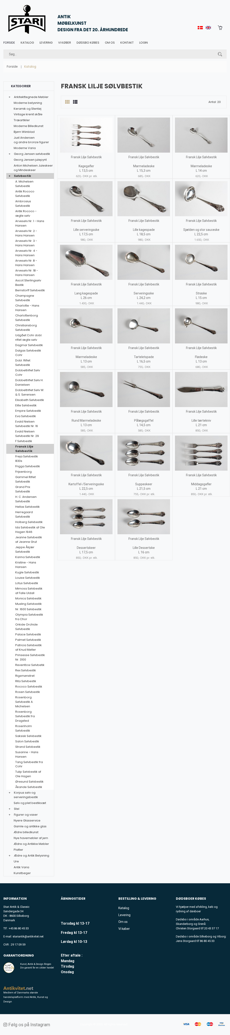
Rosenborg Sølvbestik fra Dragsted (25, 716)
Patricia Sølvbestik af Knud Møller (28, 647)
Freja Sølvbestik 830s (26, 458)
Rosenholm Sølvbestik (23, 728)
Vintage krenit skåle (28, 114)
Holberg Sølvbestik (29, 522)
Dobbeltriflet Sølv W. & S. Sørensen (29, 392)
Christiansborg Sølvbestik (26, 327)
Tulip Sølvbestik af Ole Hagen (28, 774)
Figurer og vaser (26, 814)
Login (143, 42)
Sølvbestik (22, 176)
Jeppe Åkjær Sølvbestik (24, 549)
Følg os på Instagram (28, 1024)
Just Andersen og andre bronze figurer (31, 140)
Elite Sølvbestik (26, 405)
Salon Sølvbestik (27, 741)
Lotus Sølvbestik (26, 583)
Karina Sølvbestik (27, 557)
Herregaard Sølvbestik (24, 514)
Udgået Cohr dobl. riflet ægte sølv (28, 337)
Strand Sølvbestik (27, 747)
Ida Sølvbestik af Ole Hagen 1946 (30, 529)
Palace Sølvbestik (28, 634)
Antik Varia (21, 867)
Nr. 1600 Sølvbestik (28, 609)
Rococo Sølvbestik (28, 686)
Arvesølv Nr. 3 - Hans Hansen (26, 243)
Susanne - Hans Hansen (26, 754)
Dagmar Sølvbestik (29, 345)
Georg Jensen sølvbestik (32, 154)
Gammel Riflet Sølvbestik (25, 479)
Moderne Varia (25, 148)
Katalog (27, 42)
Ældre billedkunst (26, 832)
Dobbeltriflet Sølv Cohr (27, 372)
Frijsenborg (23, 472)
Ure (16, 861)
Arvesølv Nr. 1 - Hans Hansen (29, 223)
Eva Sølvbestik (25, 416)
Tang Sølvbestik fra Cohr (29, 764)
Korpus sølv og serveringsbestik (26, 794)
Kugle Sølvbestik (27, 572)
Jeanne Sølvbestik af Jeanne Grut (28, 539)
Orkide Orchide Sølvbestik (26, 626)
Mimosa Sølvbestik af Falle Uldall (28, 590)
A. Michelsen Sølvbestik (24, 183)
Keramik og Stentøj (27, 109)
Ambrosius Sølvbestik (23, 203)
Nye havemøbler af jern (31, 838)
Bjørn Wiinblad (24, 132)
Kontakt (127, 42)
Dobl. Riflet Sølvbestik (22, 362)
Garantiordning (18, 955)
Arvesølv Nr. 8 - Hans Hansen (26, 262)
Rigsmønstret (25, 676)
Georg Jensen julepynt (30, 160)
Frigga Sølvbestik (27, 466)
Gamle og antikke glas (30, 826)
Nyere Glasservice (27, 820)
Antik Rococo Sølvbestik (24, 193)
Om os (110, 42)
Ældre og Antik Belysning (31, 855)
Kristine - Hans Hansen (25, 564)
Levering (46, 42)
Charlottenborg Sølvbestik (26, 317)
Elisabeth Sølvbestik (29, 400)
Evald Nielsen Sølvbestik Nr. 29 (27, 433)
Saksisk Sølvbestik (28, 736)
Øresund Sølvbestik (29, 781)
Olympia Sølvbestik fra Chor (29, 616)
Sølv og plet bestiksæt (30, 803)
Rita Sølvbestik (25, 681)
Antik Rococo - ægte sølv (26, 213)
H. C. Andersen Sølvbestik (26, 499)
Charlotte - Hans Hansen (27, 307)
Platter (18, 850)
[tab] (67, 102)
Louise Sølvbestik (27, 578)
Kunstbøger (22, 873)
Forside (9, 42)
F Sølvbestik (23, 441)
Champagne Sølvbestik (24, 298)
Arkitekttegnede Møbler (31, 97)
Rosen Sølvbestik (27, 692)
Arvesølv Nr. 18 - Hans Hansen (26, 272)
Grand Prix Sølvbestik (22, 489)
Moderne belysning (28, 103)
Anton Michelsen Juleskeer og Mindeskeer (33, 167)
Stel (16, 809)
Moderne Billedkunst (28, 126)
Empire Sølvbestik (28, 411)
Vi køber (64, 42)
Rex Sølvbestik (25, 670)
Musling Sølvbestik (28, 604)
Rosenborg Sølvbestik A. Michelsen (24, 701)
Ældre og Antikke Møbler (31, 844)
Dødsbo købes (88, 42)
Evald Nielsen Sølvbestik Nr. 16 (26, 423)
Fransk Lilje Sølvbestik (24, 448)
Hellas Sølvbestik (27, 507)
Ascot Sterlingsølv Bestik (28, 282)
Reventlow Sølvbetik (29, 665)
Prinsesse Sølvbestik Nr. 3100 (30, 657)
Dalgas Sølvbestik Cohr (28, 352)
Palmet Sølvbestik (28, 640)
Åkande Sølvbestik (28, 787)
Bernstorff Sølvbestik (30, 290)
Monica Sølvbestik (28, 598)
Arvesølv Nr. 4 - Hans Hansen (26, 253)
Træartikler (22, 120)
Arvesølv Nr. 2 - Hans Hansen (26, 233)
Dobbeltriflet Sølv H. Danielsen (29, 382)
